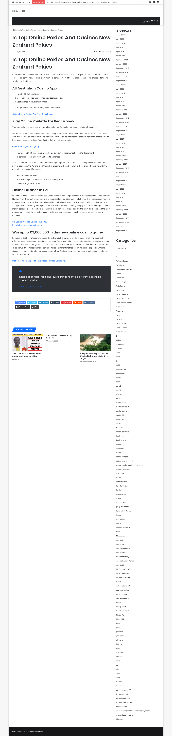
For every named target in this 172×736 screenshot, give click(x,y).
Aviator (119, 398)
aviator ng (120, 423)
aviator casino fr (122, 411)
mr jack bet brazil (123, 573)
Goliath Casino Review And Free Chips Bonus (32, 114)
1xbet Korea (120, 311)
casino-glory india (123, 469)
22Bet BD (120, 344)
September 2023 (122, 181)
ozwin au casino (122, 590)
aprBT (118, 382)
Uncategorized (122, 694)
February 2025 (122, 110)
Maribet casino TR (123, 528)
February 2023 (122, 210)
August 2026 (121, 35)
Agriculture (120, 373)
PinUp (118, 623)
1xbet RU (119, 319)
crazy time (120, 473)
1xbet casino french (124, 303)
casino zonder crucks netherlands (129, 465)
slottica (119, 682)
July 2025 (120, 89)
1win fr (119, 273)
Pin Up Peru (121, 615)
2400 (118, 353)
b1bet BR (119, 428)
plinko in (119, 632)
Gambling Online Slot (30, 286)
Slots (118, 673)
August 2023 (121, 185)
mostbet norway (122, 557)
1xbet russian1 (121, 332)
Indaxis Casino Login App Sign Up (27, 225)
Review (119, 657)
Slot (117, 669)
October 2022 (121, 226)
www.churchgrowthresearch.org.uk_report (133, 711)
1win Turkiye (121, 282)
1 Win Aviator (121, 248)
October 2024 (121, 126)
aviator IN (120, 415)
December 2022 (122, 218)
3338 (118, 357)
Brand (118, 444)
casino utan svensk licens (126, 461)
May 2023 (120, 197)
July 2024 (120, 139)
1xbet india (120, 307)
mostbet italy (121, 552)
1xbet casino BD (122, 298)
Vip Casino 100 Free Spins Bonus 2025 (29, 222)
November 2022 (122, 222)
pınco (118, 627)
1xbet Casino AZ (122, 294)
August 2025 (121, 85)
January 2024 (121, 164)
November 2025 (122, 72)
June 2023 (120, 193)
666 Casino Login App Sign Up (25, 146)
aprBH (118, 378)
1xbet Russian (121, 328)
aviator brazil (121, 403)
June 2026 (120, 43)
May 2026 (120, 47)
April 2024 (120, 151)
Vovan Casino (121, 707)
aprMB (118, 386)
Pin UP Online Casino (124, 611)
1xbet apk (120, 290)
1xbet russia (121, 323)
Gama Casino (121, 494)
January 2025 (121, 114)
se (117, 665)
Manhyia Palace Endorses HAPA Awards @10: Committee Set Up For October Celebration (82, 2)
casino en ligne (122, 457)
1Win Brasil (120, 265)
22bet (118, 340)
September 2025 (122, 81)
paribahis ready (122, 594)
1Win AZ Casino (122, 261)
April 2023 (120, 201)
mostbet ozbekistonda (125, 561)
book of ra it (121, 440)
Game (118, 498)
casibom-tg (120, 448)
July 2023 (120, 189)
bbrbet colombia (122, 432)
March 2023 (121, 206)
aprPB (118, 390)
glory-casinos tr (122, 507)
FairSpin (119, 490)
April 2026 (120, 51)
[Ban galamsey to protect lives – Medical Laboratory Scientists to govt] (95, 342)
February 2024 (122, 160)
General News (121, 503)
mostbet (119, 540)
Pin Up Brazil (121, 607)
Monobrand (120, 536)
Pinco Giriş (120, 619)
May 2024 (120, 147)
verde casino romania (124, 702)
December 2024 (122, 118)
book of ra (120, 436)
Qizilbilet (119, 652)
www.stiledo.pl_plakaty (125, 715)
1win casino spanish (124, 269)
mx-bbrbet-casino (123, 577)
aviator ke (120, 419)
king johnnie (121, 519)
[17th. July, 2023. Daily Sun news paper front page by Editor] (27, 342)
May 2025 (120, 97)
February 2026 (122, 60)
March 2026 (121, 56)
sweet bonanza (122, 686)
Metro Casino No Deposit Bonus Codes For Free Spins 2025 (39, 261)
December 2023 (122, 168)
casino (118, 453)
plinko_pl (119, 640)
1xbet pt (119, 315)
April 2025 (120, 101)
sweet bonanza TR (123, 690)
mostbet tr (120, 565)
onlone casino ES (123, 586)
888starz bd (121, 369)
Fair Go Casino (122, 486)
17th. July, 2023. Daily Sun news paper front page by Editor (26, 354)
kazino (118, 515)
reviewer (119, 661)
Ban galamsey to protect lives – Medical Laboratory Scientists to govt (95, 356)
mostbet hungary (123, 548)
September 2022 (122, 231)
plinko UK (120, 636)
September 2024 (122, 131)
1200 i (118, 253)
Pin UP (118, 602)
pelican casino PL (123, 598)
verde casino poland (124, 698)
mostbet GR (121, 544)
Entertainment (121, 482)
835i (118, 365)
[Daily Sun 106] (18, 11)
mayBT (118, 532)
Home (16, 30)
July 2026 (120, 39)
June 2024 (120, 143)
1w (117, 257)
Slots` (118, 677)
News (118, 582)
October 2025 (121, 76)
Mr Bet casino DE (123, 569)
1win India (120, 278)
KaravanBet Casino (123, 511)
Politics (119, 644)
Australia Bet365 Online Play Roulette (59, 336)
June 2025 (120, 93)
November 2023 (122, 172)
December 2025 (122, 68)
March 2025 (121, 106)
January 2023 (121, 214)
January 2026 (121, 64)
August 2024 (121, 135)
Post (118, 648)
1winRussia (120, 286)
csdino (118, 478)
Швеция (119, 719)
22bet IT (119, 348)
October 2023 (121, 176)
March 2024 (121, 156)
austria (119, 394)
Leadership (120, 523)
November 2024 (122, 122)
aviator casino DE (123, 407)
